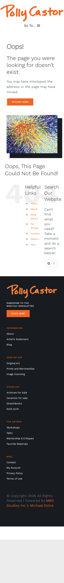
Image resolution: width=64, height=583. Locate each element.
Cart (33, 244)
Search (35, 239)
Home (34, 203)
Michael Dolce (41, 505)
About (34, 209)
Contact (35, 233)
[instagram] (32, 516)
